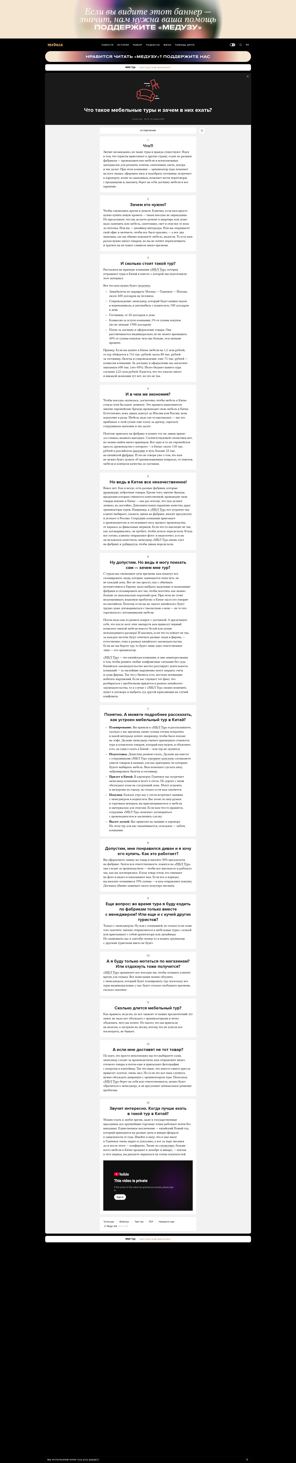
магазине (139, 451)
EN (247, 44)
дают (187, 505)
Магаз (167, 45)
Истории (123, 45)
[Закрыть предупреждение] (247, 1460)
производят (111, 492)
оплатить (144, 285)
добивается (130, 544)
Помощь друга (185, 45)
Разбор (137, 45)
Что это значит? (88, 1459)
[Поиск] (240, 44)
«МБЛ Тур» (158, 269)
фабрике (128, 455)
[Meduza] (55, 44)
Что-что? (123, 1226)
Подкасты (153, 45)
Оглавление (148, 130)
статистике (166, 1145)
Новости (107, 45)
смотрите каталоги (160, 758)
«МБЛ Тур (110, 1081)
